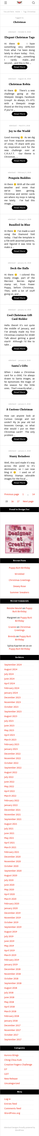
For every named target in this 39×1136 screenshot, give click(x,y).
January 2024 (11, 693)
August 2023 (10, 716)
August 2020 (10, 875)
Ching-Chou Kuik (13, 1060)
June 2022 (9, 782)
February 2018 (11, 1016)
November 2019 (12, 918)
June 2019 (9, 941)
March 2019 (10, 955)
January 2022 (11, 805)
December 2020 (12, 857)
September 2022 (13, 768)
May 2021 (9, 838)
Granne (12, 627)
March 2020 (10, 899)
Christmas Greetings (19, 580)
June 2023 (9, 726)
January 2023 (11, 749)
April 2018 (9, 1007)
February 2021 (11, 852)
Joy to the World (19, 131)
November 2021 (12, 814)
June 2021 (9, 833)
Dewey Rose (19, 586)
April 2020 (9, 894)
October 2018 (11, 979)
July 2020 (9, 880)
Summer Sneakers (19, 592)
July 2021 (8, 829)
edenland (12, 32)
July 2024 (9, 674)
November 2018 (12, 974)
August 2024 (10, 669)
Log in (7, 1099)
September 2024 (13, 665)
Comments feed (12, 1108)
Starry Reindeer (19, 456)
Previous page (11, 495)
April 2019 (9, 950)
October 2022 (11, 763)
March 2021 (10, 847)
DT (5, 1069)
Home (17, 11)
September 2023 (13, 711)
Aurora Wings (11, 1055)
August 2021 (10, 824)
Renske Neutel (14, 608)
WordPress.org (12, 1113)
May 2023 (9, 730)
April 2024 (9, 683)
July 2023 (9, 721)
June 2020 (9, 885)
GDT (6, 1074)
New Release (11, 1079)
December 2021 (12, 810)
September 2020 (13, 871)
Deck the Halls (19, 268)
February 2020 (11, 904)
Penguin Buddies (20, 178)
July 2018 (8, 993)
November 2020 (12, 861)
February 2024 (11, 688)
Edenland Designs (11, 1127)
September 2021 (12, 819)
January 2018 (11, 1021)
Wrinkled (19, 574)
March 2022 (10, 796)
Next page (28, 502)
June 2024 (9, 679)
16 (13, 502)
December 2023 (12, 697)
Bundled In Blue (19, 225)
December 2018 (12, 969)
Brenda (12, 637)
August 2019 (10, 932)
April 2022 (9, 791)
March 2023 (10, 740)
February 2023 (11, 744)
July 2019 (8, 936)
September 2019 (12, 927)
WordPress (19, 1130)
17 (19, 502)
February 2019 (11, 960)
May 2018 (9, 1002)
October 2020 (11, 866)
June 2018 (9, 997)
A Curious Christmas (19, 410)
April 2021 (9, 843)
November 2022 (12, 758)
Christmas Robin (19, 84)
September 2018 (12, 983)
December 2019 (12, 913)
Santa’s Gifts (19, 366)
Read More (20, 67)
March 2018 (10, 1011)
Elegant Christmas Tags (19, 37)
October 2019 (11, 922)
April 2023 (9, 735)
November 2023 (12, 702)
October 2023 (11, 707)
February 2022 (11, 800)
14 (34, 494)
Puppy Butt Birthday (19, 568)
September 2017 (12, 1039)
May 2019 (9, 946)
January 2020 (11, 908)
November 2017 (12, 1030)
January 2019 (11, 964)
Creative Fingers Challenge (18, 1065)
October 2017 (11, 1035)
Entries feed (10, 1104)
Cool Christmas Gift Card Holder (19, 317)
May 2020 (9, 889)
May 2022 (9, 786)
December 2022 (12, 754)
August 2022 (10, 772)
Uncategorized (12, 1083)
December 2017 (12, 1025)
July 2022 (9, 777)
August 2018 (10, 988)
